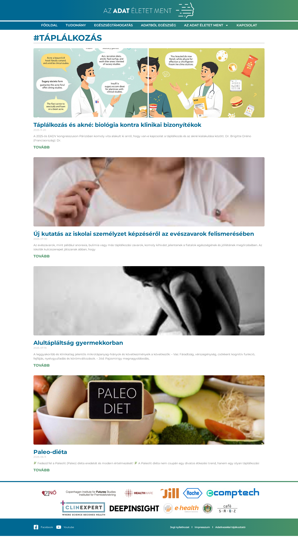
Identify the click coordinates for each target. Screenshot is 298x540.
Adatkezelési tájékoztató (230, 527)
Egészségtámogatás (113, 25)
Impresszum (202, 527)
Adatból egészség (158, 25)
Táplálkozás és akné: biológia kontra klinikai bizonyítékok (117, 124)
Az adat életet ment (203, 25)
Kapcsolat (247, 25)
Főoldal (49, 25)
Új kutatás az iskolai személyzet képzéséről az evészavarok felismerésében (143, 233)
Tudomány (76, 25)
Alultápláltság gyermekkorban (78, 342)
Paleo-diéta (50, 451)
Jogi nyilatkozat (179, 527)
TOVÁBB (41, 147)
